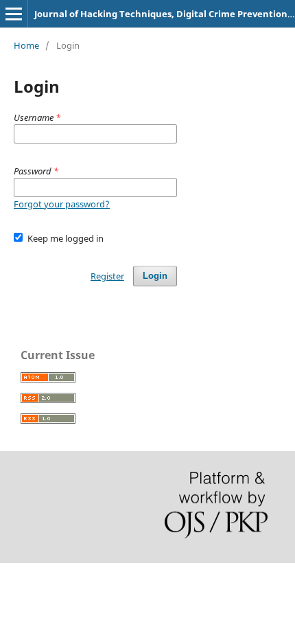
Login (155, 276)
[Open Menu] (13, 13)
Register (107, 276)
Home (26, 45)
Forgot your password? (62, 204)
